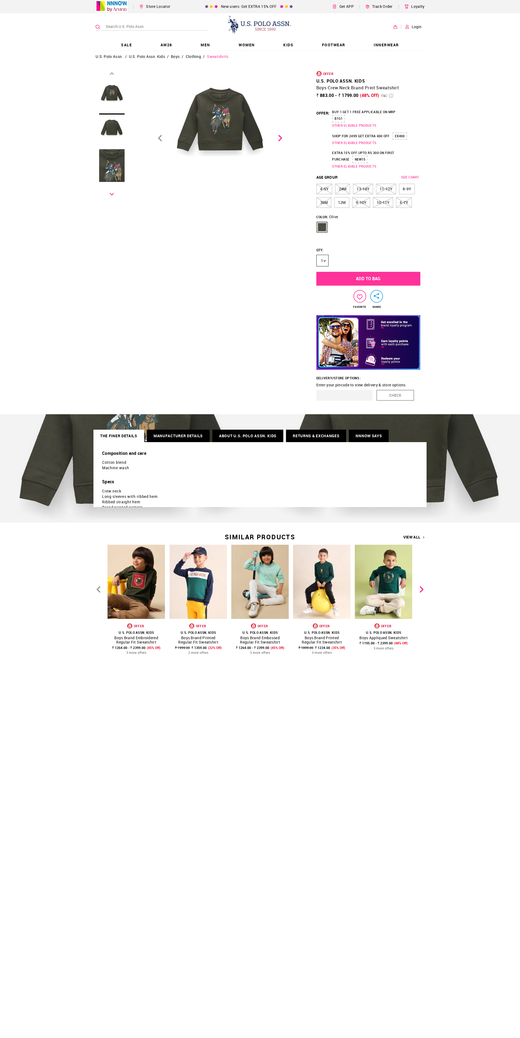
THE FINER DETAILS (118, 435)
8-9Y (407, 188)
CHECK (395, 395)
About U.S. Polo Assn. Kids (248, 435)
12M (342, 202)
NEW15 (360, 159)
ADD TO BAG (368, 279)
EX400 (400, 136)
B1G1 (338, 118)
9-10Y (361, 202)
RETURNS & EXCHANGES (316, 435)
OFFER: (323, 113)
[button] (322, 227)
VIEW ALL (411, 537)
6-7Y (404, 202)
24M (342, 188)
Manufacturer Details (178, 435)
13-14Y (363, 188)
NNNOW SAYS (369, 435)
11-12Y (386, 188)
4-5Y (324, 188)
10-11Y (383, 202)
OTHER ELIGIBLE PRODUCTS (354, 125)
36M (324, 202)
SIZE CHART (410, 177)
